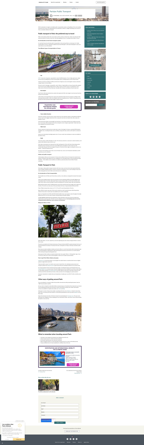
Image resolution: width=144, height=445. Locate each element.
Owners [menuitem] (71, 2)
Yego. (64, 288)
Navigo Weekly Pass (42, 269)
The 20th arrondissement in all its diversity (46, 391)
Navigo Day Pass (50, 265)
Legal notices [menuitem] (86, 442)
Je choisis (7, 439)
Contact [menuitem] (77, 2)
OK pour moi (18, 439)
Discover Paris (89, 80)
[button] (2, 443)
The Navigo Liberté (52, 270)
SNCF (39, 78)
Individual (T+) (41, 260)
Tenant (76, 15)
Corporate (89, 82)
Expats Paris (80, 15)
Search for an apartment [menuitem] (55, 2)
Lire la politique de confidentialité (7, 435)
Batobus (76, 292)
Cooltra (59, 288)
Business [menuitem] (65, 2)
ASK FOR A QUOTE (101, 2)
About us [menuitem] (80, 442)
